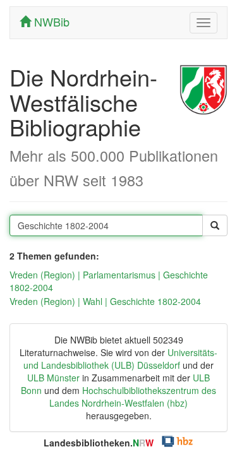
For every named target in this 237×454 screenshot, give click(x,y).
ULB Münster (53, 377)
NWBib (50, 21)
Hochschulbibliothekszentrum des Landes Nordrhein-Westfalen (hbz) (132, 396)
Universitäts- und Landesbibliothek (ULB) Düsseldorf (120, 358)
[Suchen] (215, 225)
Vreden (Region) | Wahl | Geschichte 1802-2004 (105, 301)
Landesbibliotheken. (99, 442)
